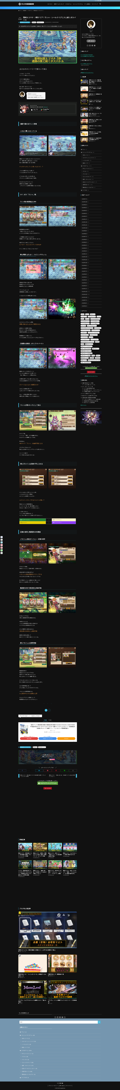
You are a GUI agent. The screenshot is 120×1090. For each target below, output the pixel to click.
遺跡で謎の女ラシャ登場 (87, 400)
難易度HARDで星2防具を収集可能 (91, 418)
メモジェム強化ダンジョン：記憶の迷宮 (92, 416)
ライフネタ (85, 207)
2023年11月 (85, 242)
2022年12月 (85, 274)
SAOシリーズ (86, 172)
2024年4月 (85, 228)
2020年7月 (85, 317)
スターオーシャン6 (96, 347)
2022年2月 (85, 303)
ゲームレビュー (98, 345)
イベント (99, 333)
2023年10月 (85, 245)
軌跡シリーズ (86, 180)
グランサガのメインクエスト (87, 345)
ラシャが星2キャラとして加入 (89, 411)
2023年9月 (85, 248)
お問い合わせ (91, 58)
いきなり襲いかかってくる (89, 402)
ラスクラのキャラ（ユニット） (87, 359)
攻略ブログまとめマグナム (87, 90)
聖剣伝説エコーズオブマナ (24, 22)
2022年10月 (85, 280)
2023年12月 (85, 239)
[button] (22, 770)
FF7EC (82, 331)
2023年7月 (85, 254)
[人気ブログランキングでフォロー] (91, 385)
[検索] (65, 1017)
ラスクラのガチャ (94, 356)
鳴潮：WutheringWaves (86, 379)
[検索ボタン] (100, 4)
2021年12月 (86, 309)
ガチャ (82, 336)
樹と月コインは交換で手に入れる (89, 413)
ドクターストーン (84, 352)
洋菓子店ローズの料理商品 (86, 370)
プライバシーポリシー (53, 1085)
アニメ (84, 166)
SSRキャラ (92, 331)
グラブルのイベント (85, 338)
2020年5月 (85, 323)
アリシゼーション (91, 333)
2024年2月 (85, 233)
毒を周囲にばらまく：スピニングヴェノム (92, 407)
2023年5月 (85, 259)
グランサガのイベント (91, 343)
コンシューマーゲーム (88, 169)
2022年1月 (85, 306)
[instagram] (97, 1)
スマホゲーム (87, 183)
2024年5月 (85, 225)
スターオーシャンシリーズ (89, 175)
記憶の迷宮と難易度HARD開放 (89, 415)
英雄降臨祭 (97, 375)
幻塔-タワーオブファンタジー (90, 199)
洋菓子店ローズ (87, 202)
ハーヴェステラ (87, 177)
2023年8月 (85, 251)
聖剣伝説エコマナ (40, 22)
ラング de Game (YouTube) (87, 72)
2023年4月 (85, 262)
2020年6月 (85, 320)
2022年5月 (85, 294)
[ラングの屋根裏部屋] (26, 4)
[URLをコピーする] (73, 770)
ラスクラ (91, 354)
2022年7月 (85, 288)
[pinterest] (99, 1)
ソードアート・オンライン (93, 350)
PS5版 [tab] (45, 720)
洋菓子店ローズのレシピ (86, 368)
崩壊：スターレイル (88, 196)
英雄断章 (92, 375)
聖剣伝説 (34, 22)
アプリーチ (45, 107)
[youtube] (101, 1)
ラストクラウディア (88, 194)
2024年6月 (85, 222)
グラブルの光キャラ (95, 338)
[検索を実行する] (99, 1022)
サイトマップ (68, 1085)
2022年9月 (85, 282)
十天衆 (82, 361)
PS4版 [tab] (50, 720)
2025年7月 (85, 216)
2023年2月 (85, 268)
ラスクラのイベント (85, 356)
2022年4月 (85, 297)
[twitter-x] (95, 1)
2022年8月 (85, 285)
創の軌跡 (97, 359)
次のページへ (83, 422)
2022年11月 (85, 277)
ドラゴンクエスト (93, 352)
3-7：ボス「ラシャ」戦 (87, 404)
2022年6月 (85, 291)
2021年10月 (85, 314)
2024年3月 (85, 230)
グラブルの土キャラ (85, 340)
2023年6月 (85, 256)
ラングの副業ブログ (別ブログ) (87, 73)
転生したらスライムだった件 (94, 377)
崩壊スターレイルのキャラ (86, 363)
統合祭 (93, 372)
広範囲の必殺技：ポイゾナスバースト (92, 409)
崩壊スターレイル (89, 361)
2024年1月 (85, 236)
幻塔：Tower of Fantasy (86, 366)
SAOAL (87, 331)
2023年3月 (85, 265)
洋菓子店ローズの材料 (85, 372)
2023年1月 (85, 271)
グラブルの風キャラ (95, 340)
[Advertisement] (47, 814)
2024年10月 (85, 219)
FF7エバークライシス (88, 186)
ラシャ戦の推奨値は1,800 (89, 405)
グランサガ (86, 191)
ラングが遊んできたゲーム (86, 81)
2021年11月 (86, 311)
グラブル (86, 188)
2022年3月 (85, 300)
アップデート (84, 333)
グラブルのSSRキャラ (95, 336)
